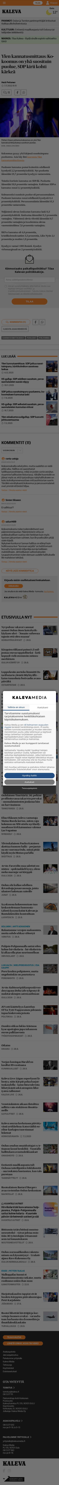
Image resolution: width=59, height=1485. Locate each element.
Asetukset (29, 782)
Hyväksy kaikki (29, 775)
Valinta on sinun (16, 707)
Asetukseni (42, 707)
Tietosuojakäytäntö (29, 788)
